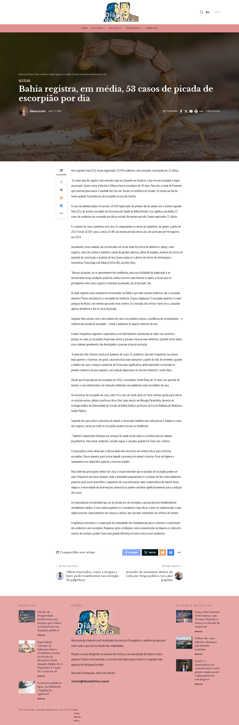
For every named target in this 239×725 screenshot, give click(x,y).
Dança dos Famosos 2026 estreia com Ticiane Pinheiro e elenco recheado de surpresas (207, 619)
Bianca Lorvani (37, 111)
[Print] (196, 111)
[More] (201, 111)
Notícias (25, 80)
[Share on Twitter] (186, 111)
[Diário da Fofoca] (119, 12)
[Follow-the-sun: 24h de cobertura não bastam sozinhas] (184, 643)
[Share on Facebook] (181, 111)
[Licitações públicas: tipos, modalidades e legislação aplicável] (27, 687)
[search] (201, 12)
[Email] (191, 111)
